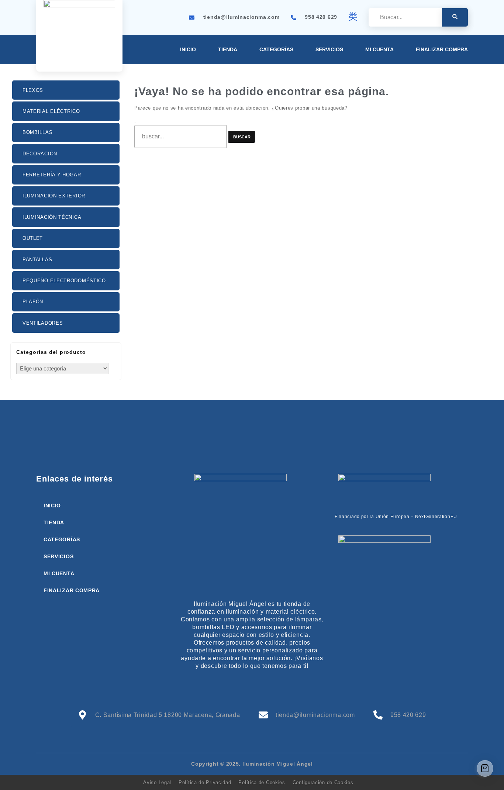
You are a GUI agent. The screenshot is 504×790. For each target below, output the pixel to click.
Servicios (329, 49)
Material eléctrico (51, 111)
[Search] (455, 17)
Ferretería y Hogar (52, 174)
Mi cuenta (379, 49)
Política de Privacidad (205, 782)
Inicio (188, 49)
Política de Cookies (261, 782)
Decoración (40, 153)
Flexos (33, 90)
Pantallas (37, 259)
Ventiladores (43, 323)
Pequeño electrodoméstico (64, 280)
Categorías (276, 49)
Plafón (33, 301)
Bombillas (37, 132)
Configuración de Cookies (323, 782)
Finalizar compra (442, 49)
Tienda (227, 49)
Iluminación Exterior (54, 196)
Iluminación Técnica (52, 217)
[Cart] (485, 768)
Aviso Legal (157, 782)
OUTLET (33, 238)
